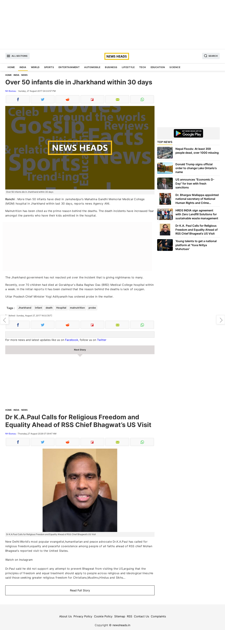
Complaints (158, 616)
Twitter (101, 340)
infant (38, 307)
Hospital (61, 307)
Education (158, 67)
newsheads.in (121, 625)
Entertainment (69, 67)
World (35, 67)
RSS (129, 616)
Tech (142, 67)
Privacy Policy (82, 616)
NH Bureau (10, 91)
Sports (49, 67)
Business (111, 67)
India (23, 67)
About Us (65, 616)
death (49, 307)
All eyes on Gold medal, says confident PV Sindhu (220, 319)
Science (174, 67)
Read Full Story (80, 590)
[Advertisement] (112, 24)
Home (11, 67)
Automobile (92, 67)
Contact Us (141, 616)
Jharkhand (24, 307)
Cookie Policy (103, 616)
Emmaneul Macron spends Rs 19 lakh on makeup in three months (4, 319)
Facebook (71, 340)
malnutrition (77, 307)
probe (92, 307)
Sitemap (119, 616)
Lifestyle (128, 67)
